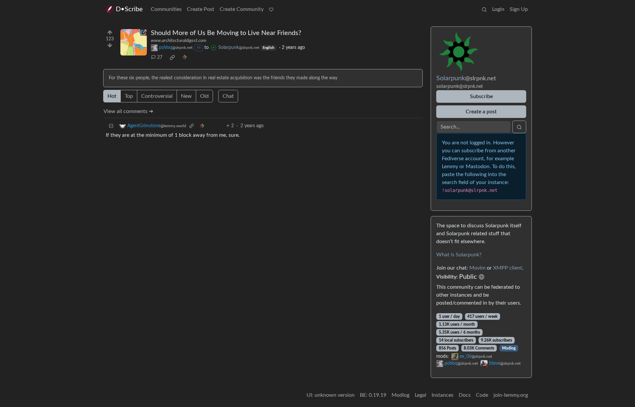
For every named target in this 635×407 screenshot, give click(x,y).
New (186, 96)
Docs (465, 395)
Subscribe (481, 96)
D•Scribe (129, 9)
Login (498, 9)
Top (129, 96)
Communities (166, 9)
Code (482, 395)
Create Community (242, 9)
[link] (172, 57)
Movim (477, 268)
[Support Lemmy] (271, 9)
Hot (111, 96)
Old (204, 96)
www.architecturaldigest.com (178, 40)
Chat (228, 96)
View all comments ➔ (128, 111)
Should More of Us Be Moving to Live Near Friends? (226, 33)
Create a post (481, 111)
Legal (420, 395)
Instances (442, 395)
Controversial (157, 96)
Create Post (200, 9)
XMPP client (507, 268)
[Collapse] (111, 126)
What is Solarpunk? (459, 254)
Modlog (509, 348)
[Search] (484, 9)
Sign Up (519, 9)
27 (159, 57)
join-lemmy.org (510, 395)
